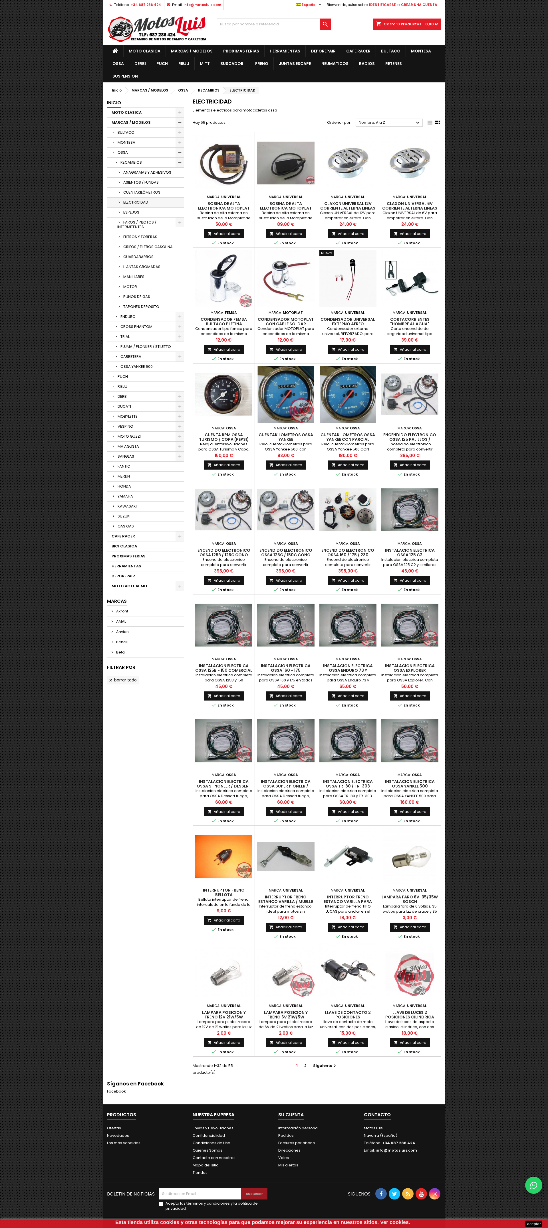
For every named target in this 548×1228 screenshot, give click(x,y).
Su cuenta (291, 1114)
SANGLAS (126, 456)
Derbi (140, 63)
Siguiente (325, 1065)
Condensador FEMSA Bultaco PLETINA (224, 321)
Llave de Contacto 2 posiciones (348, 1015)
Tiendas (200, 1172)
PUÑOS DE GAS (136, 296)
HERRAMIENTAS (285, 51)
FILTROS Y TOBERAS (140, 236)
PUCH (123, 376)
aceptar (534, 1223)
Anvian (122, 631)
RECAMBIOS (131, 162)
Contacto (377, 1114)
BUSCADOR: (232, 63)
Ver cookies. (395, 1222)
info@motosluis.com (202, 4)
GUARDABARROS (138, 256)
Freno (261, 63)
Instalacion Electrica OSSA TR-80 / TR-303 (348, 784)
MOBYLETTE (128, 416)
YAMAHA (125, 496)
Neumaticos (334, 63)
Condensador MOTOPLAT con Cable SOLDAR (286, 321)
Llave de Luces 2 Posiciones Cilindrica (409, 1015)
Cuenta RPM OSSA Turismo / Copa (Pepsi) (224, 437)
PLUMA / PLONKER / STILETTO (145, 346)
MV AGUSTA (128, 446)
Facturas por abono (296, 1143)
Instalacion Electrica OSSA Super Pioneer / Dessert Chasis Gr (286, 786)
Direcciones (289, 1150)
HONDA (124, 486)
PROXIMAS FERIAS (241, 51)
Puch (162, 63)
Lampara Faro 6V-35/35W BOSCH (410, 899)
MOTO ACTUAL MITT (131, 586)
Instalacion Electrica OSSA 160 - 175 (286, 668)
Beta (120, 652)
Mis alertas (288, 1165)
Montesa (421, 51)
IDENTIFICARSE (382, 4)
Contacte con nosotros (214, 1157)
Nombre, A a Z (390, 122)
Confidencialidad (209, 1135)
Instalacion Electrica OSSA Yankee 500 (410, 784)
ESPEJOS (131, 212)
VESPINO (125, 426)
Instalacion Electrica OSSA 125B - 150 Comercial (223, 668)
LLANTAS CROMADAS (141, 266)
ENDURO (128, 316)
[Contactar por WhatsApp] (533, 1185)
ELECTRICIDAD (135, 202)
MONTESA (126, 142)
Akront (121, 611)
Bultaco (390, 51)
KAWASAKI (127, 506)
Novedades (118, 1135)
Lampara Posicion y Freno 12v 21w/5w (224, 1015)
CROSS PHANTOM (136, 326)
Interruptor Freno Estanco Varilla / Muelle (285, 899)
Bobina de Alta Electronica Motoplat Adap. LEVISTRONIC (286, 208)
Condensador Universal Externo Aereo (348, 321)
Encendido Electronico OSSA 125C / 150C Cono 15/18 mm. (285, 554)
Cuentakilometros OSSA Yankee (286, 437)
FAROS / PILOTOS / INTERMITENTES (136, 225)
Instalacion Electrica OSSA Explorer (410, 668)
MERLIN (124, 476)
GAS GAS (126, 526)
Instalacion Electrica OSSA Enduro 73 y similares (348, 670)
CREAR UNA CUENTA (419, 4)
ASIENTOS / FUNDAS (141, 182)
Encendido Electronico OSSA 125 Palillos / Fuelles (409, 439)
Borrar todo (122, 680)
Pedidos (286, 1135)
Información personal (298, 1128)
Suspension (125, 76)
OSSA (118, 63)
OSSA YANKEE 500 (136, 366)
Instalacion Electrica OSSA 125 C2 (410, 552)
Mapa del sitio (206, 1165)
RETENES (393, 63)
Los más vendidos (123, 1143)
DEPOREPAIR (323, 51)
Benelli (121, 642)
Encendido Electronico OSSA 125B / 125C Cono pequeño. (224, 554)
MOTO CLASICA (144, 51)
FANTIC (124, 466)
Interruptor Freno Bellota (224, 892)
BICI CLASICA (124, 546)
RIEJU (122, 386)
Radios (367, 63)
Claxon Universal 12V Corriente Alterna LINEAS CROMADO (347, 208)
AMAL (120, 621)
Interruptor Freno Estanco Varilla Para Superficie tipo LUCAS (348, 901)
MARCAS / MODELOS (192, 51)
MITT (205, 63)
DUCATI (124, 406)
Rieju (183, 63)
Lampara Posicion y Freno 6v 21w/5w (286, 1015)
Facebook (116, 1091)
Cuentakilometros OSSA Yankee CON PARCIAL (348, 437)
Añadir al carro (223, 233)
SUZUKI (124, 516)
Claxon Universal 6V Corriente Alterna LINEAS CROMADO (409, 208)
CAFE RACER (358, 51)
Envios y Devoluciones (213, 1128)
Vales (283, 1157)
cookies (169, 1222)
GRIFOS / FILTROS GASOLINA (148, 246)
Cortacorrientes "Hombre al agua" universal (410, 323)
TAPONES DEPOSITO (141, 306)
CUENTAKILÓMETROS (141, 192)
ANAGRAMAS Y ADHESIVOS (147, 172)
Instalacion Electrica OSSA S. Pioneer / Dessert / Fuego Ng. (224, 786)
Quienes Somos (207, 1150)
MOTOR (130, 286)
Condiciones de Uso (211, 1143)
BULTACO (126, 132)
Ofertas (114, 1128)
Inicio (114, 103)
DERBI (123, 396)
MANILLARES (133, 276)
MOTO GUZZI (129, 436)
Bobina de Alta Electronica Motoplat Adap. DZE (224, 208)
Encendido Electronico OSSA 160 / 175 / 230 (347, 552)
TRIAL (125, 336)
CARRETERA (130, 356)
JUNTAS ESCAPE (295, 63)
